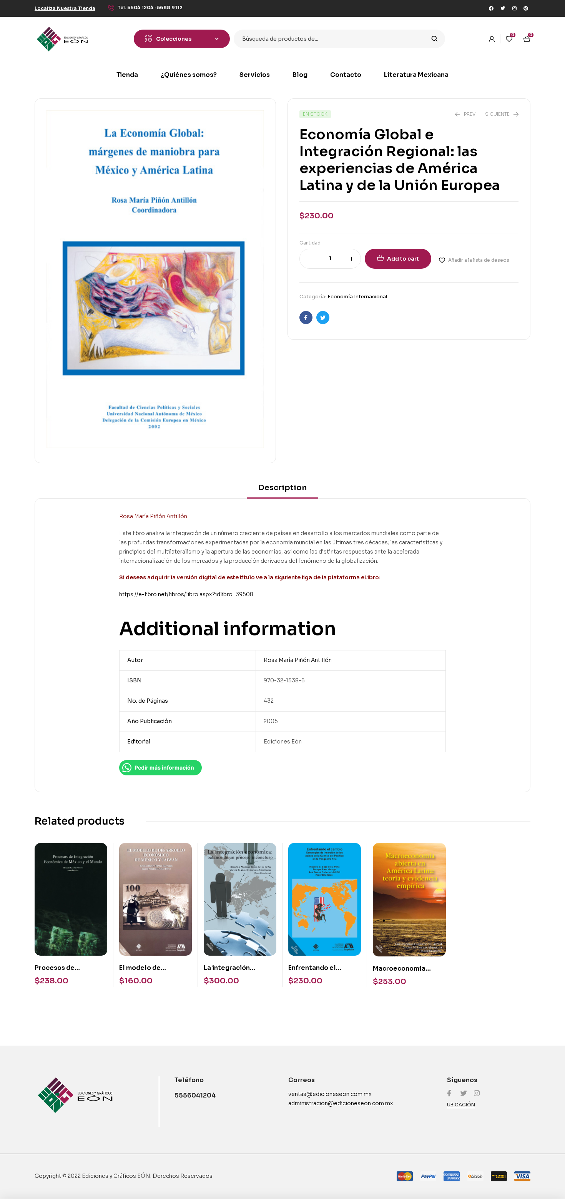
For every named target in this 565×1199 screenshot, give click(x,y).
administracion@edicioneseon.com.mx (340, 1103)
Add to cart (403, 258)
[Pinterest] (525, 8)
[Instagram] (514, 8)
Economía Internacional (357, 296)
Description (282, 487)
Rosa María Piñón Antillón (298, 660)
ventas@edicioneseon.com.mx (330, 1094)
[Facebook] (491, 8)
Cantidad (310, 243)
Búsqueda (434, 39)
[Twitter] (502, 8)
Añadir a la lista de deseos (478, 260)
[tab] (282, 490)
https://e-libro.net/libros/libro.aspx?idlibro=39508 (186, 594)
